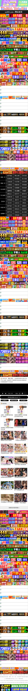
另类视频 (24, 184)
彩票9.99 (9, 197)
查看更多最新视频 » (14, 507)
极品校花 (9, 215)
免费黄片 (24, 206)
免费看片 (3, 213)
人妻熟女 (9, 184)
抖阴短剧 (17, 215)
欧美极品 (17, 178)
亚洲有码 (9, 178)
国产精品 (9, 175)
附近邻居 (9, 187)
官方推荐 (3, 195)
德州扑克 (24, 193)
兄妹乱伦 (17, 212)
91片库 (10, 203)
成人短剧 (24, 212)
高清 (17, 393)
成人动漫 (24, 178)
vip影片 (5, 400)
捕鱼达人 (9, 193)
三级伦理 (9, 181)
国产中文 (9, 212)
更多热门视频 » (23, 403)
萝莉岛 (24, 203)
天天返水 (24, 197)
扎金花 (17, 197)
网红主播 (17, 175)
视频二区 (3, 183)
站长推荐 (3, 189)
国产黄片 (9, 206)
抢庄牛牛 (17, 193)
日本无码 (24, 175)
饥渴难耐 (17, 187)
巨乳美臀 (24, 181)
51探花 (24, 200)
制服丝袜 (17, 184)
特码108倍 (14, 400)
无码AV (3, 201)
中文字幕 (17, 181)
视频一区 (3, 177)
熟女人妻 (17, 206)
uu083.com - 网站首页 (13, 12)
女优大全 (17, 203)
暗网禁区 (9, 209)
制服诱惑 (24, 209)
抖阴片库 (3, 207)
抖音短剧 (9, 200)
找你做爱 (24, 187)
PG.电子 (23, 400)
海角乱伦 (17, 209)
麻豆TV (17, 200)
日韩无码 (24, 215)
